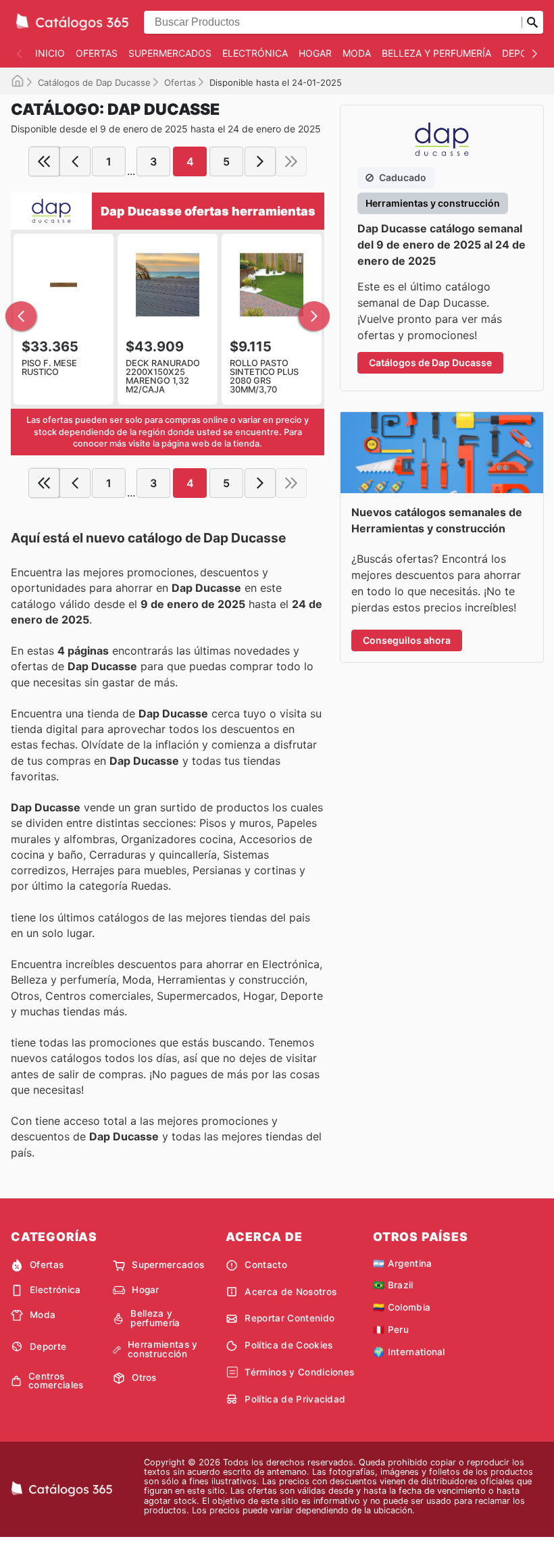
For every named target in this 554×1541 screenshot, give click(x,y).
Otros (144, 1377)
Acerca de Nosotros (290, 1291)
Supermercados (169, 53)
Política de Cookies (288, 1345)
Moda (357, 53)
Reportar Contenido (289, 1318)
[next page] (260, 161)
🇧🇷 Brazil (393, 1285)
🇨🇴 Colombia (401, 1307)
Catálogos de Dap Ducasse (94, 82)
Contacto (266, 1264)
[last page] (291, 161)
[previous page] (75, 161)
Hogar (315, 53)
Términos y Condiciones (299, 1372)
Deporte (523, 53)
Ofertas (97, 53)
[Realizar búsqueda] (532, 22)
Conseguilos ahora (407, 640)
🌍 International (409, 1351)
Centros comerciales (56, 1381)
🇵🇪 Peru (391, 1329)
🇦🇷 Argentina (402, 1263)
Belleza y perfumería (436, 53)
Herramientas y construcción (162, 1349)
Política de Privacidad (295, 1399)
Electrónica (255, 53)
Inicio (50, 53)
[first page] (43, 161)
